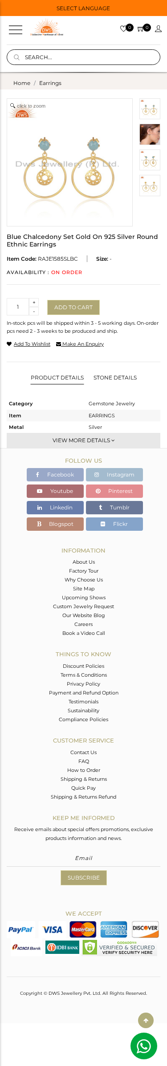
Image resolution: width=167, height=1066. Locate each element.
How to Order (83, 770)
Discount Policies (83, 666)
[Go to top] (146, 1020)
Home (21, 83)
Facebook (60, 474)
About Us (84, 562)
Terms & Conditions (84, 675)
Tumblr (119, 507)
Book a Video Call (83, 633)
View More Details (82, 440)
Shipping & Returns (84, 779)
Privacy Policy (83, 684)
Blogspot (60, 524)
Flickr (120, 524)
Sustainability (83, 710)
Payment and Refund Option (83, 693)
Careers (83, 624)
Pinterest (120, 491)
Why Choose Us (84, 580)
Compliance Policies (83, 719)
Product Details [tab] (57, 377)
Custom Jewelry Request (83, 606)
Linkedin (61, 507)
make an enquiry (82, 344)
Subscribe (84, 877)
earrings (50, 83)
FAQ (83, 761)
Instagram (120, 474)
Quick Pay (83, 788)
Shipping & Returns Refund (83, 797)
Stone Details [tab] (115, 377)
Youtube (61, 491)
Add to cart (73, 307)
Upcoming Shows (84, 597)
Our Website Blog (83, 615)
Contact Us (83, 752)
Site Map (83, 588)
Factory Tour (83, 571)
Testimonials (83, 702)
